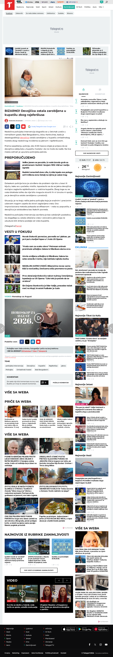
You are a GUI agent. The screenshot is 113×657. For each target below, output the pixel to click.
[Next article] (110, 328)
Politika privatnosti (51, 653)
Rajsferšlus (53, 366)
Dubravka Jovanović (16, 120)
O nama (7, 653)
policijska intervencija (14, 366)
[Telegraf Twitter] (95, 644)
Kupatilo (42, 366)
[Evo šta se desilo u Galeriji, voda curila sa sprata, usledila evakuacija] (22, 593)
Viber (34, 351)
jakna (63, 366)
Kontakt (63, 653)
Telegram (42, 351)
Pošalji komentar (61, 382)
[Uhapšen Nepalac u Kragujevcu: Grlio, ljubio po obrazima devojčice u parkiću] (55, 593)
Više (100, 7)
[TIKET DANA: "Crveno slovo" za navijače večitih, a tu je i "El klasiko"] (91, 327)
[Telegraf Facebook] (89, 644)
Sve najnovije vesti (91, 153)
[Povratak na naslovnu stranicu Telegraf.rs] (10, 5)
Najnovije (87, 176)
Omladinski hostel (24, 370)
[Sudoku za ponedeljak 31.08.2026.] (61, 51)
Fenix (18, 226)
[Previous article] (2, 328)
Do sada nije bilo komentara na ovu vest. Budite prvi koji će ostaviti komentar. (23, 383)
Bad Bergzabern (41, 370)
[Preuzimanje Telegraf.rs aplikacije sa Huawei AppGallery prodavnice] (101, 629)
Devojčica (31, 366)
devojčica (24, 138)
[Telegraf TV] (106, 644)
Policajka (9, 370)
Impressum (25, 653)
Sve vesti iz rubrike (38, 570)
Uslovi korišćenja (10, 357)
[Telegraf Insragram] (100, 644)
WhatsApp (26, 351)
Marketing (15, 653)
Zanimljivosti (10, 106)
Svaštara (19, 106)
